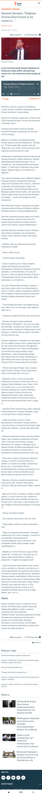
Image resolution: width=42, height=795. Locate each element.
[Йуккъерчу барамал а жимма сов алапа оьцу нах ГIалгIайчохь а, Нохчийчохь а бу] (9, 754)
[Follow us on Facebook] (3, 778)
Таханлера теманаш (10, 9)
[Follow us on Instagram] (18, 778)
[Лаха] (33, 792)
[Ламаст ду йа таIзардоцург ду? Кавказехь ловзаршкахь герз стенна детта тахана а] (9, 737)
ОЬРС (21, 792)
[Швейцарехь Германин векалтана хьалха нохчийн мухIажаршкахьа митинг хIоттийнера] (9, 720)
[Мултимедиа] (9, 792)
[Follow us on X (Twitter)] (8, 778)
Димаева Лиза (6, 26)
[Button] (16, 34)
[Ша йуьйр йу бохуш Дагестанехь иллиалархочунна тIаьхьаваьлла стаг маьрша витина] (9, 703)
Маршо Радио (13, 87)
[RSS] (23, 778)
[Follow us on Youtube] (13, 778)
